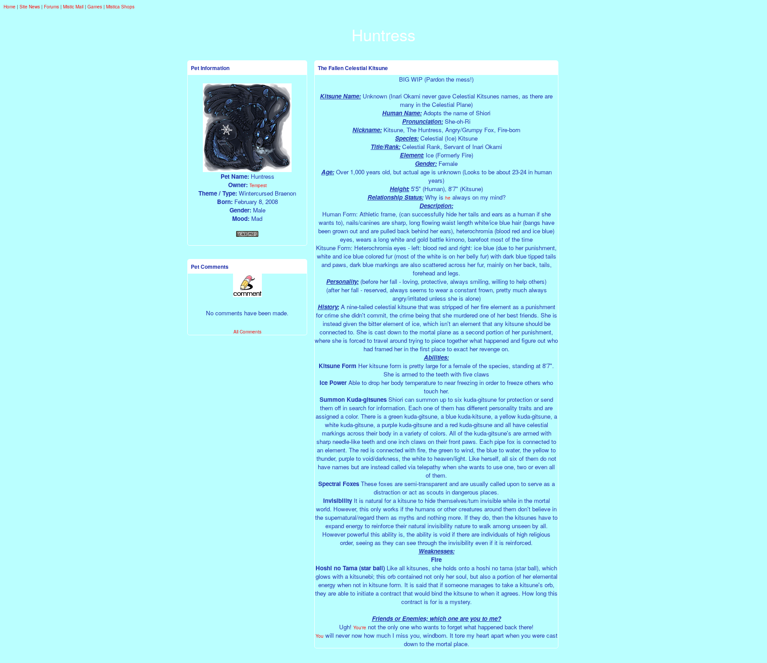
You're (359, 627)
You (320, 636)
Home (10, 7)
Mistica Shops (120, 7)
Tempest (258, 185)
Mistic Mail (73, 7)
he (448, 198)
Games (94, 7)
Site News (30, 7)
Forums (51, 7)
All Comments (247, 332)
